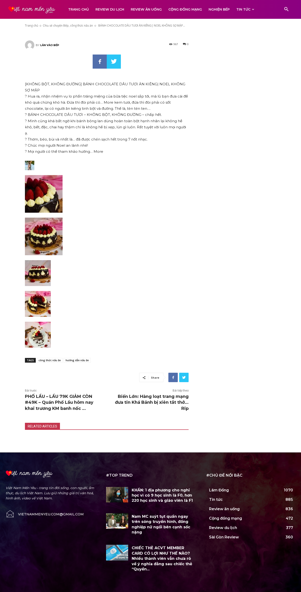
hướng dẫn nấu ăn (77, 360)
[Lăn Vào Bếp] (30, 45)
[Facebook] (100, 62)
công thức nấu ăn (50, 360)
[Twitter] (114, 62)
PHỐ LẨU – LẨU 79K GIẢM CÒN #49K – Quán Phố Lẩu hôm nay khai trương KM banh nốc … (59, 402)
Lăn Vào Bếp (49, 45)
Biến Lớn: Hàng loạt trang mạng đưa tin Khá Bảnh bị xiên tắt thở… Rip (152, 402)
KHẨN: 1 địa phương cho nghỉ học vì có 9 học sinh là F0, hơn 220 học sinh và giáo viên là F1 (162, 495)
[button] (286, 9)
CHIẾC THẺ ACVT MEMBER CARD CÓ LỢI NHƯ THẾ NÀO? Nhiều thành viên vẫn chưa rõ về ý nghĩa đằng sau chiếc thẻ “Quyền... (162, 558)
